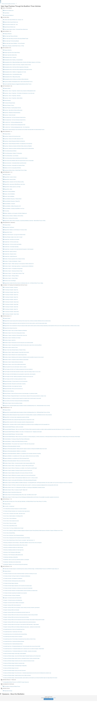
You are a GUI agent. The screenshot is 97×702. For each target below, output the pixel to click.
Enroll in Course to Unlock (48, 699)
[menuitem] (0, 2)
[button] (0, 0)
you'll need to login (53, 697)
